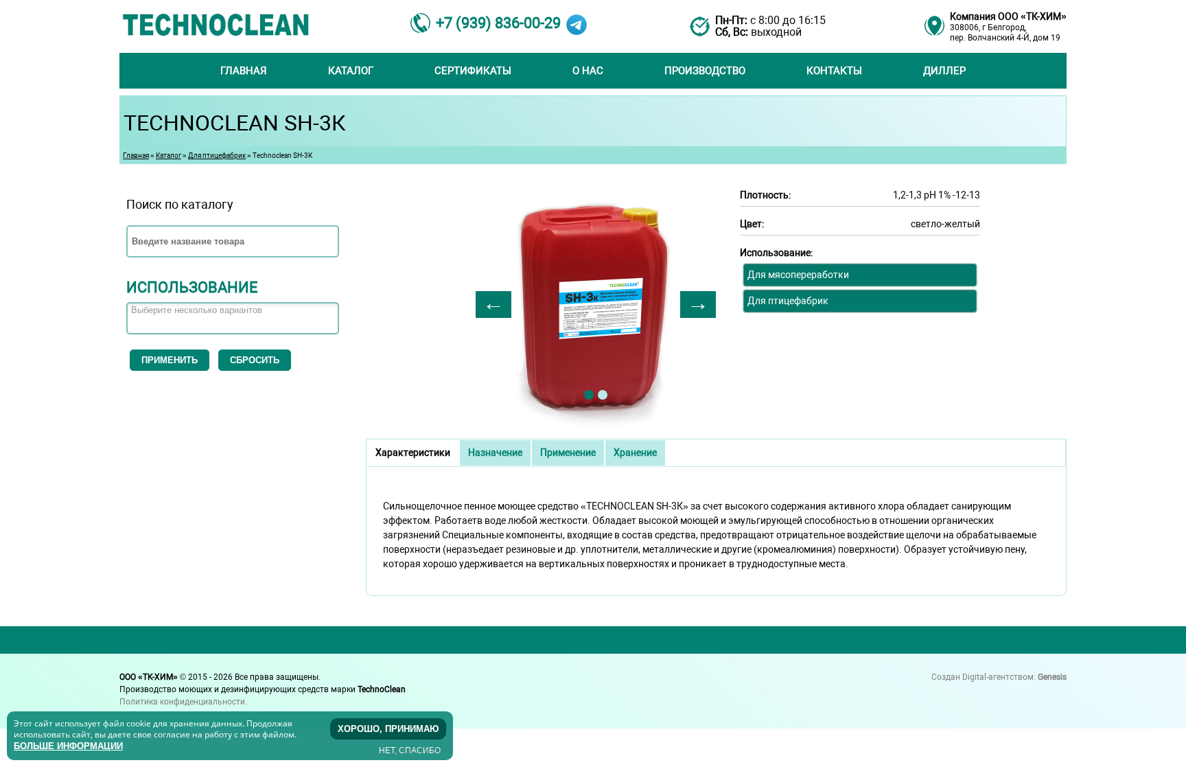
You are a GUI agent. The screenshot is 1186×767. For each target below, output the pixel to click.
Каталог (350, 71)
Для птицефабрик (217, 155)
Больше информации (68, 745)
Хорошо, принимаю (388, 729)
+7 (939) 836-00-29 (498, 23)
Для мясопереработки (798, 274)
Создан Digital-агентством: (999, 677)
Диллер (944, 71)
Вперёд (698, 304)
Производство (704, 71)
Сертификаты (472, 71)
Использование (192, 287)
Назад (493, 304)
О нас (587, 71)
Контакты (834, 71)
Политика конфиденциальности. (183, 702)
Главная (243, 71)
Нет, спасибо (410, 750)
